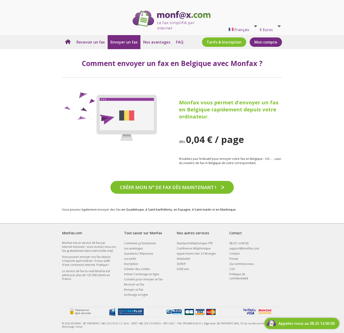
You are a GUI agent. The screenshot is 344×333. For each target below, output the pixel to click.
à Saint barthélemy (158, 209)
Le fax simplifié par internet (176, 23)
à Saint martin (202, 209)
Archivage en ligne (136, 295)
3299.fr (181, 264)
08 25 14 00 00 (239, 243)
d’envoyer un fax (257, 102)
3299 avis (183, 269)
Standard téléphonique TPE (195, 243)
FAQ (179, 42)
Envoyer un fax (124, 42)
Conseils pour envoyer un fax (143, 279)
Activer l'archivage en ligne (141, 274)
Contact (234, 254)
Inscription (131, 264)
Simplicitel (183, 259)
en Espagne (182, 209)
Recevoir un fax (91, 42)
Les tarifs (130, 259)
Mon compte (265, 42)
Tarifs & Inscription (224, 42)
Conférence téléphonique (194, 248)
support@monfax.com (244, 248)
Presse (233, 259)
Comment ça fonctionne (140, 243)
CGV (232, 269)
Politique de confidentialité (238, 276)
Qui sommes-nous (241, 264)
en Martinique (226, 209)
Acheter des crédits (137, 269)
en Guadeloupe (132, 209)
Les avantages (133, 248)
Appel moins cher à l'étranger (196, 254)
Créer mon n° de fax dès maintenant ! (168, 187)
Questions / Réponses (138, 254)
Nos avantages (156, 42)
